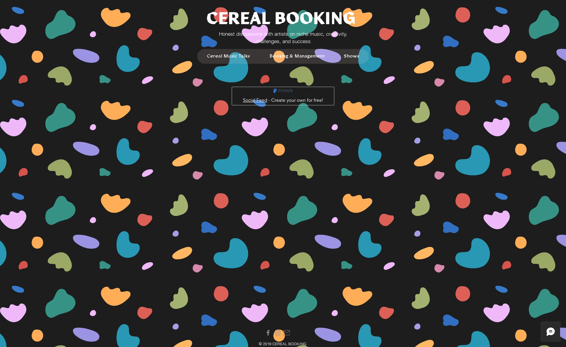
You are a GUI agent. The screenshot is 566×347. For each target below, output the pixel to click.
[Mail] (286, 332)
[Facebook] (268, 332)
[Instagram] (277, 332)
